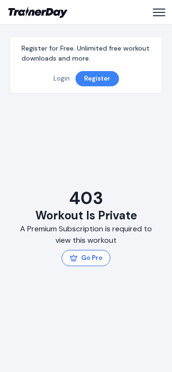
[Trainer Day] (38, 12)
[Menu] (158, 12)
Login (62, 78)
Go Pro (91, 258)
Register (97, 78)
